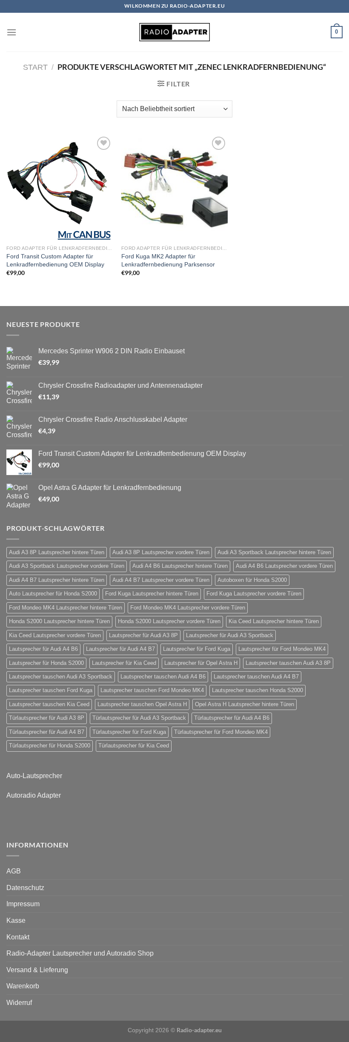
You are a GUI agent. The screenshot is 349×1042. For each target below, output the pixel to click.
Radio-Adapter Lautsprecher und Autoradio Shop (80, 953)
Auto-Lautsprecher (34, 775)
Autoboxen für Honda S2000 (252, 580)
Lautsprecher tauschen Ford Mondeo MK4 (152, 690)
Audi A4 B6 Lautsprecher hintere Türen (180, 566)
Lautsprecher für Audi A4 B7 (120, 649)
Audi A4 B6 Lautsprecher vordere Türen (284, 566)
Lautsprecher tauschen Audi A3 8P (288, 663)
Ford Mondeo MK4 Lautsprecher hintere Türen (65, 607)
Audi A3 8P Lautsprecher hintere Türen (56, 552)
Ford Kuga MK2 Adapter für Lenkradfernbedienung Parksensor (168, 260)
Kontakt (17, 937)
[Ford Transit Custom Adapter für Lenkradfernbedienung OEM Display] (59, 188)
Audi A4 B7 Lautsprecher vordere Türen (160, 580)
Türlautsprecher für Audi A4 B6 (231, 718)
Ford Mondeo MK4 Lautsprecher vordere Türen (187, 607)
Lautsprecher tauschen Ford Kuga (50, 690)
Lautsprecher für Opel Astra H (200, 663)
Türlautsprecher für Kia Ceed (133, 745)
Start (35, 67)
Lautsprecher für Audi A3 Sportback (229, 635)
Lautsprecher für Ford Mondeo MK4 (282, 649)
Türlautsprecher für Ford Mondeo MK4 (221, 732)
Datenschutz (25, 887)
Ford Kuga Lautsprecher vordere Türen (253, 593)
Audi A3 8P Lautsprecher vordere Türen (160, 552)
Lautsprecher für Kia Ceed (124, 663)
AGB (13, 871)
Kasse (16, 920)
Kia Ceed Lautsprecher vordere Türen (55, 635)
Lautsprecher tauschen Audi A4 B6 (163, 676)
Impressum (23, 903)
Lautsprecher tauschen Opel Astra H (142, 704)
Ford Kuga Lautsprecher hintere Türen (151, 593)
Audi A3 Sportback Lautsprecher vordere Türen (66, 566)
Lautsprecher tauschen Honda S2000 (257, 690)
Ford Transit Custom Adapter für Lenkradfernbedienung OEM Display (55, 260)
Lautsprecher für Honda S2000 (46, 663)
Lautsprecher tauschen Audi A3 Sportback (60, 676)
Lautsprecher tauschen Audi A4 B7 (256, 676)
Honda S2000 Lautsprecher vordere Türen (169, 621)
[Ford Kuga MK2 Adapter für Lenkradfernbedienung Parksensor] (174, 188)
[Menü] (11, 32)
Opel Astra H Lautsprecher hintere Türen (244, 704)
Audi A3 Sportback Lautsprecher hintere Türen (274, 552)
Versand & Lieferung (37, 969)
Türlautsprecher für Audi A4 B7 (46, 732)
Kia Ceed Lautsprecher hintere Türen (274, 621)
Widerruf (19, 1002)
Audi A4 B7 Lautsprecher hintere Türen (56, 580)
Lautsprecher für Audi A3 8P (143, 635)
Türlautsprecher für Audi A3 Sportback (139, 718)
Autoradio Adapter (33, 795)
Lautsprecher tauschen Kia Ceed (49, 704)
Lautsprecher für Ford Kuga (196, 649)
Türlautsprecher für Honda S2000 (49, 745)
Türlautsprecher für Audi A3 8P (46, 718)
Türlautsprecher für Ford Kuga (129, 732)
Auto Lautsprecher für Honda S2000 (53, 593)
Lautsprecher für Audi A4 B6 (43, 649)
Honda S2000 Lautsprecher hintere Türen (59, 621)
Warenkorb (22, 986)
